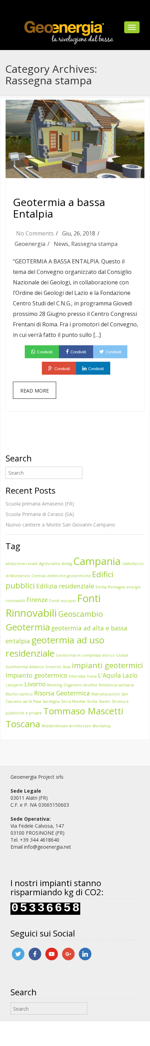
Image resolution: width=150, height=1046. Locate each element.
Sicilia (92, 701)
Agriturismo (49, 563)
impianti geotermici (107, 665)
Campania (97, 561)
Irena (92, 676)
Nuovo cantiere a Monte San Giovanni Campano (60, 524)
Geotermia (28, 627)
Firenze (37, 599)
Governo (53, 666)
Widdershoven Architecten (66, 725)
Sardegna (51, 701)
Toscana (23, 724)
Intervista (77, 676)
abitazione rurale (22, 563)
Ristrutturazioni (105, 694)
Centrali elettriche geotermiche (61, 575)
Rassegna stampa (94, 244)
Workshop (101, 725)
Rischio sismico (19, 694)
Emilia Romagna (110, 587)
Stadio (104, 701)
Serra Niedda (73, 701)
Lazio (129, 675)
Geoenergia (30, 244)
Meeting (54, 685)
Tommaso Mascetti (83, 711)
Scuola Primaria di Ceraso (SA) (40, 514)
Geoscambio (80, 613)
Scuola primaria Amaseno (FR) (40, 503)
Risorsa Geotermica (62, 693)
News (61, 244)
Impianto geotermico (36, 675)
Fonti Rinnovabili (53, 605)
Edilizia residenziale (65, 586)
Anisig (67, 563)
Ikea (66, 666)
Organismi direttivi (80, 685)
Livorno (35, 684)
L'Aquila (109, 675)
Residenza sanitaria (116, 685)
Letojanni (14, 685)
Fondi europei (62, 600)
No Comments (35, 233)
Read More (34, 390)
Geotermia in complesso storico (85, 655)
